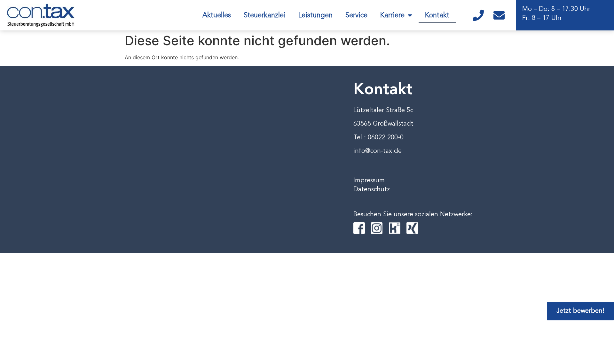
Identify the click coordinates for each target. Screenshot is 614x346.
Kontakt (437, 15)
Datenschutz (371, 189)
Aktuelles (216, 15)
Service (356, 15)
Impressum (369, 180)
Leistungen (315, 15)
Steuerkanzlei (265, 15)
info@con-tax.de (377, 151)
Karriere (392, 15)
